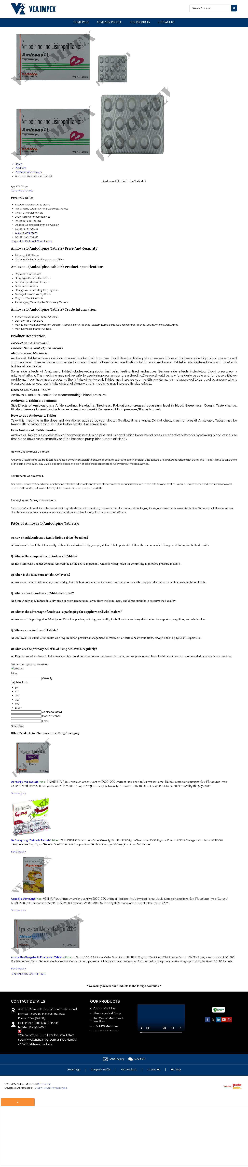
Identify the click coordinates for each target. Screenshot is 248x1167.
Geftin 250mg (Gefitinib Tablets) (31, 840)
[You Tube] (224, 1022)
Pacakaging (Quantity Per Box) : (120, 786)
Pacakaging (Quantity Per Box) (33, 302)
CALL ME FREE (37, 974)
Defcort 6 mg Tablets (24, 781)
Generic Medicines (104, 1008)
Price (18, 255)
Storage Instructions (27, 294)
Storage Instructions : (194, 781)
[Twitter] (213, 1022)
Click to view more (26, 232)
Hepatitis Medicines (105, 1031)
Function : (137, 844)
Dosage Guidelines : (179, 786)
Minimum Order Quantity (29, 259)
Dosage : (83, 786)
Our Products (140, 22)
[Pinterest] (229, 1022)
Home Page (81, 22)
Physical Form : (160, 781)
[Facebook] (207, 1022)
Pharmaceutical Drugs (107, 1013)
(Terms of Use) (44, 1084)
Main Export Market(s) (28, 324)
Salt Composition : (55, 786)
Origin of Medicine (26, 298)
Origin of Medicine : (131, 781)
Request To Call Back (24, 241)
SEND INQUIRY (19, 974)
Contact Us (166, 22)
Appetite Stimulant (23, 898)
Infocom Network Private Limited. (50, 1088)
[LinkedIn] (218, 1022)
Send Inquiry (44, 241)
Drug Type (21, 278)
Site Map (176, 1069)
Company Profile (109, 22)
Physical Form (23, 274)
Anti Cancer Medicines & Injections (108, 1020)
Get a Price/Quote (22, 190)
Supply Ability (23, 316)
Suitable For (22, 286)
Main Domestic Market (28, 328)
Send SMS (139, 1059)
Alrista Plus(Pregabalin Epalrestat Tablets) (37, 957)
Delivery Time (23, 320)
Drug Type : (48, 844)
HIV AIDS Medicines (105, 1026)
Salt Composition (25, 282)
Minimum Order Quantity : (93, 781)
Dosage (19, 290)
